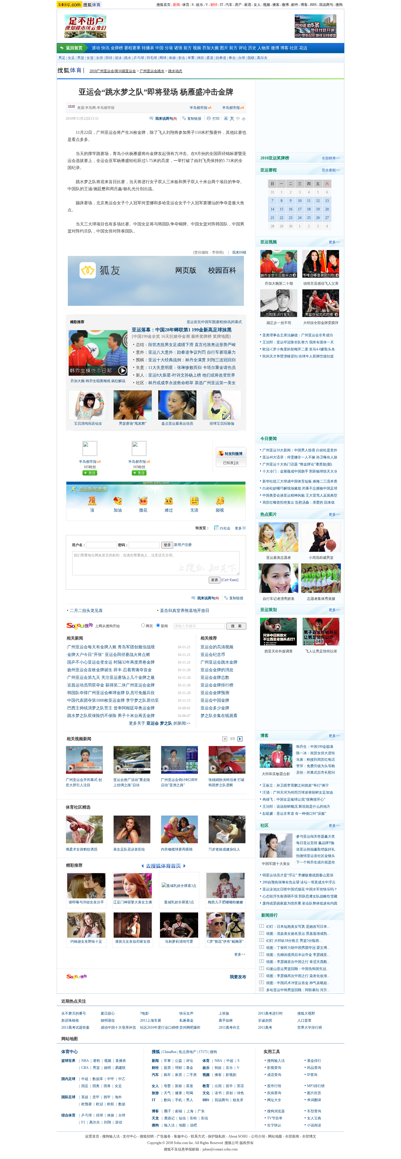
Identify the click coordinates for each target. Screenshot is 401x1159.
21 (272, 218)
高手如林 (226, 1020)
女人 (257, 5)
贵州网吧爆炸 (190, 1027)
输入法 (169, 1125)
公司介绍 (258, 1136)
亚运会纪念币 (213, 654)
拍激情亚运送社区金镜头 (315, 856)
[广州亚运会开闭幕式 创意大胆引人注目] (84, 759)
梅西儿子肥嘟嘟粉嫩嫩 (225, 902)
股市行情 (274, 1086)
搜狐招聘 (147, 1136)
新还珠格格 (70, 1020)
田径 (108, 58)
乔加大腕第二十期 (279, 283)
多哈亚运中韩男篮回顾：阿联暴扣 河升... (298, 990)
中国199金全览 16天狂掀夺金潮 (161, 336)
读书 (218, 1093)
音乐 (229, 1068)
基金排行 (314, 1061)
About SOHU (238, 1136)
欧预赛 (86, 1104)
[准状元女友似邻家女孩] (133, 925)
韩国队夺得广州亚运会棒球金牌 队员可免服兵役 (111, 693)
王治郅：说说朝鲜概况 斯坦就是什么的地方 (296, 806)
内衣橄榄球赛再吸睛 (177, 849)
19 (318, 209)
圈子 (167, 1111)
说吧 (193, 1125)
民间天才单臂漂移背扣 (280, 356)
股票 (167, 1068)
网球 (162, 58)
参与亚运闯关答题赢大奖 (315, 836)
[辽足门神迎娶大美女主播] (133, 886)
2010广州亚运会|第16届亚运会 (113, 71)
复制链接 (194, 119)
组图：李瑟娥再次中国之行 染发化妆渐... (298, 976)
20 (327, 209)
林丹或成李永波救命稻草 (170, 383)
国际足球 (68, 1097)
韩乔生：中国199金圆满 (314, 747)
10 (299, 201)
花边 (303, 48)
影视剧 (231, 1075)
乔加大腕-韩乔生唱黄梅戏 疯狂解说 (97, 381)
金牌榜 (117, 48)
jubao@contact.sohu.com (220, 1149)
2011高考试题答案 (75, 1027)
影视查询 (274, 1068)
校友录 (238, 1100)
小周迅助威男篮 (321, 558)
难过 (169, 510)
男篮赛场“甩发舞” (132, 423)
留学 (229, 1086)
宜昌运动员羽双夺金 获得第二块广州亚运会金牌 (111, 685)
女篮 (90, 58)
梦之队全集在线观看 (219, 715)
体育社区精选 (78, 807)
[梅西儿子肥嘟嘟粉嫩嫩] (225, 886)
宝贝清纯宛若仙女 (88, 423)
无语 (194, 510)
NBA (85, 1061)
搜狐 (156, 1052)
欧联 (110, 1104)
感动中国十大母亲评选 (118, 1027)
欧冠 (99, 1104)
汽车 (228, 5)
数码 (167, 1100)
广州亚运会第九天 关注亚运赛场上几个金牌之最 (111, 677)
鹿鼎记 (169, 1118)
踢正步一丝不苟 (279, 323)
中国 (159, 48)
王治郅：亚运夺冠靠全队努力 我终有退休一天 (298, 342)
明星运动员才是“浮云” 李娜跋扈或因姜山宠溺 (297, 875)
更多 (238, 528)
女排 (99, 58)
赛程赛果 (132, 48)
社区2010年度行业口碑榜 (159, 1027)
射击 (181, 58)
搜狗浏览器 (276, 1111)
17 (299, 209)
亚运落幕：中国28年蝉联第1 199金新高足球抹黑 (182, 329)
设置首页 (92, 1136)
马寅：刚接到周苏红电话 (315, 760)
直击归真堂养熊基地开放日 (184, 610)
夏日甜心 (108, 1013)
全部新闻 (292, 1136)
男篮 (80, 58)
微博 (285, 5)
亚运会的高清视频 (217, 647)
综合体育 (68, 1115)
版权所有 (247, 1143)
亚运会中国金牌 (215, 700)
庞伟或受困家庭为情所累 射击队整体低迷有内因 (299, 903)
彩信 (204, 1118)
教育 (206, 1086)
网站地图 (275, 1136)
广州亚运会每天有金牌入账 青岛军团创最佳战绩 (111, 647)
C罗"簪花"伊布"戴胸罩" (225, 941)
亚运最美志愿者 (278, 558)
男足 (61, 58)
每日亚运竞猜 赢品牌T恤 (315, 843)
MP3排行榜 (316, 1086)
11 (309, 201)
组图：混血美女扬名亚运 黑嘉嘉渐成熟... (298, 934)
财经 (214, 5)
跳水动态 (175, 71)
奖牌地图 (221, 336)
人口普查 (304, 1020)
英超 (84, 1097)
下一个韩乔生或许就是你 (315, 862)
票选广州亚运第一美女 (215, 383)
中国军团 (208, 322)
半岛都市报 (198, 108)
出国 (218, 1086)
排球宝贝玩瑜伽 (222, 423)
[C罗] (225, 925)
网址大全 (274, 1100)
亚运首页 (194, 322)
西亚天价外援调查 (278, 651)
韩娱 (218, 1068)
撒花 (143, 510)
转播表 (148, 48)
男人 (189, 1100)
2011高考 (265, 1027)
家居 (247, 5)
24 (299, 218)
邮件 (294, 5)
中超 (84, 1079)
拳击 (232, 58)
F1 (83, 1122)
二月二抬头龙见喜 (86, 610)
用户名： (79, 545)
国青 (107, 1086)
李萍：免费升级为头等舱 (315, 766)
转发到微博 (233, 454)
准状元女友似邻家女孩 (132, 941)
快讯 (105, 48)
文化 (206, 1093)
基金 (189, 1068)
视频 (266, 5)
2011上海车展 (150, 1020)
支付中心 (130, 1136)
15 (281, 209)
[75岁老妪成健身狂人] (227, 829)
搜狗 (339, 5)
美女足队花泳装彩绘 (129, 849)
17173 (203, 1052)
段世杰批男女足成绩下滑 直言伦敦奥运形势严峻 (192, 345)
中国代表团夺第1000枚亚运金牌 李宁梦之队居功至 (113, 700)
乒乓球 (139, 58)
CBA (85, 1068)
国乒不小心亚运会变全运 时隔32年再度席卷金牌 (111, 662)
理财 (178, 1068)
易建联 (120, 1068)
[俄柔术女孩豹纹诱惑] (84, 829)
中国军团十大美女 (276, 864)
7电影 (144, 1013)
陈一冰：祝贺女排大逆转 (315, 753)
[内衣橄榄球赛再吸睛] (179, 829)
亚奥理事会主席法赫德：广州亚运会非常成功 (297, 335)
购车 (167, 1075)
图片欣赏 (314, 1093)
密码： (123, 545)
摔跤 (200, 58)
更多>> (239, 954)
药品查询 (314, 1068)
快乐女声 (186, 1013)
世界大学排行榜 (309, 1027)
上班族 (224, 1013)
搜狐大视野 (306, 1013)
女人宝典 (314, 1118)
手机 (178, 1100)
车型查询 (314, 1111)
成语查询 (274, 1075)
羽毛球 (151, 58)
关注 (91, 473)
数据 (121, 1104)
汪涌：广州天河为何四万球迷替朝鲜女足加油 (297, 792)
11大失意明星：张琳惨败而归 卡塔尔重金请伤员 (192, 367)
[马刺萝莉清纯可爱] (179, 925)
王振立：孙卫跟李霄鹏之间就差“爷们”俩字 (295, 785)
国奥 (96, 1086)
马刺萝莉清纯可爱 (179, 941)
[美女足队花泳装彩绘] (132, 829)
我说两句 (326, 5)
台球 (241, 58)
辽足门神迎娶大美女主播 (132, 902)
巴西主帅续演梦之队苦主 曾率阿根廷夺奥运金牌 (111, 708)
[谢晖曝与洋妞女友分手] (86, 886)
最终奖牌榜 (201, 336)
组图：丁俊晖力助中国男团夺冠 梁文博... (298, 948)
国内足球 (68, 1079)
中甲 (110, 1079)
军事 (167, 1061)
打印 (216, 119)
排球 (99, 1115)
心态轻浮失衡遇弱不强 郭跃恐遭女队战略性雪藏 (299, 896)
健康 (178, 1093)
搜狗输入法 (276, 1061)
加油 (118, 510)
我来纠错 (239, 252)
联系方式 (198, 1136)
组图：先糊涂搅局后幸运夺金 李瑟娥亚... (298, 955)
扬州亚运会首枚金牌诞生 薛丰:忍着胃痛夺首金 (109, 670)
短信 (182, 1118)
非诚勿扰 (265, 1020)
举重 (191, 58)
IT (221, 5)
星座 (189, 1086)
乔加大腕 (210, 48)
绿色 (240, 1093)
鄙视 (220, 510)
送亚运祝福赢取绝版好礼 (315, 849)
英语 (240, 1086)
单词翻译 (314, 1100)
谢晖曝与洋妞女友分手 (86, 902)
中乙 (121, 1079)
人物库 (263, 48)
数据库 (97, 1079)
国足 (84, 1086)
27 (327, 218)
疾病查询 (274, 1093)
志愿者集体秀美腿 (321, 599)
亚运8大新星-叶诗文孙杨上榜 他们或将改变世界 (191, 375)
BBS (313, 5)
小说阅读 (314, 1125)
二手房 (191, 1075)
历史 (252, 48)
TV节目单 (274, 1118)
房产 (238, 5)
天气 (167, 1093)
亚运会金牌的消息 (217, 670)
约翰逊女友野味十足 (86, 941)
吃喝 (189, 1093)
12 (318, 201)
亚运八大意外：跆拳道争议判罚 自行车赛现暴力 (192, 352)
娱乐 (199, 5)
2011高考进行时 (270, 1013)
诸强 (178, 48)
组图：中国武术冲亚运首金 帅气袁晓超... (298, 983)
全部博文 (309, 1136)
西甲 (107, 1097)
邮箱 (178, 1111)
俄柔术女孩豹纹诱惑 (81, 849)
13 (327, 201)
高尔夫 (262, 58)
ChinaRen (169, 1052)
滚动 (96, 48)
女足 (71, 58)
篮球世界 (68, 1061)
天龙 (155, 1118)
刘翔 (107, 1122)
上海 (189, 1111)
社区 (294, 48)
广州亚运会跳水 (152, 71)
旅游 (155, 1093)
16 (290, 209)
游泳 (118, 58)
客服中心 (181, 1136)
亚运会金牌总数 (215, 677)
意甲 (96, 1097)
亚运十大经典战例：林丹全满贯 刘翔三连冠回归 (192, 360)
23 (290, 218)
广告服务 (164, 1136)
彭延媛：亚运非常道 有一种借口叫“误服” (294, 814)
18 (309, 209)
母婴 (167, 1086)
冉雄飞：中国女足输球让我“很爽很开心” (293, 799)
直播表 (120, 1061)
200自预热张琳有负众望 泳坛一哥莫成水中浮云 (299, 882)
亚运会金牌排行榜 (217, 685)
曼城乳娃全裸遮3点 (179, 902)
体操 (172, 58)
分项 (169, 48)
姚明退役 (108, 1020)
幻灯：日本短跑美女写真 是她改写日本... (298, 926)
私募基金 (186, 1020)
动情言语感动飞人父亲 (320, 283)
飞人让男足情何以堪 (321, 651)
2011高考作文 (229, 1027)
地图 (182, 1125)
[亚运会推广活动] (131, 759)
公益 (178, 1061)
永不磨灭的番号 (73, 1013)
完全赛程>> (331, 170)
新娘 (178, 1086)
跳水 (127, 58)
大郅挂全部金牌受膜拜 (320, 323)
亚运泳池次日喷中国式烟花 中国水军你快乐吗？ (299, 889)
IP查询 (312, 1075)
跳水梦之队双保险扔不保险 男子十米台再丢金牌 (111, 715)
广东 (201, 1111)
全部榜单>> (331, 158)
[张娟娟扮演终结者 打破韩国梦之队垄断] (226, 759)
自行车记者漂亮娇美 (278, 599)
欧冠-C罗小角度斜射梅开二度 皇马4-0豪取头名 (298, 349)
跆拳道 (221, 58)
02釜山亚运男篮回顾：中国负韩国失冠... (297, 969)
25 (309, 218)
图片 (224, 48)
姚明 (107, 1068)
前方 (187, 48)
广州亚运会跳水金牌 (219, 662)
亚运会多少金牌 (215, 708)
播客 (275, 5)
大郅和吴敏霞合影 (276, 774)
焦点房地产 (187, 1052)
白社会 (225, 528)
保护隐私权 (216, 1136)
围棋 (251, 58)
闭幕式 (236, 322)
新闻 (176, 5)
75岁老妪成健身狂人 (224, 849)
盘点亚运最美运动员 (177, 423)
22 (281, 218)
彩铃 (193, 1118)
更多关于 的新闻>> (160, 723)
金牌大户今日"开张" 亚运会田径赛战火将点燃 (108, 654)
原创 (229, 1093)
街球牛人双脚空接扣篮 (316, 356)
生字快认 (274, 1125)
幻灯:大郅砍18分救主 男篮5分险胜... (294, 941)
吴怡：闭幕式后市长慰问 (315, 772)
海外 (118, 1097)
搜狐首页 (163, 5)
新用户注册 (183, 545)
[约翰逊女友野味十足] (86, 925)
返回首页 (74, 48)
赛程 (219, 322)
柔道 (209, 58)
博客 (304, 5)
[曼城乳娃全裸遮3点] (179, 886)
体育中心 (69, 1052)
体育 (185, 5)
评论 (243, 48)
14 (272, 209)
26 (318, 218)
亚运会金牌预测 (215, 693)
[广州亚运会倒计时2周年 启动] (179, 759)
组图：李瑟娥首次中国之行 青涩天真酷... (298, 962)
